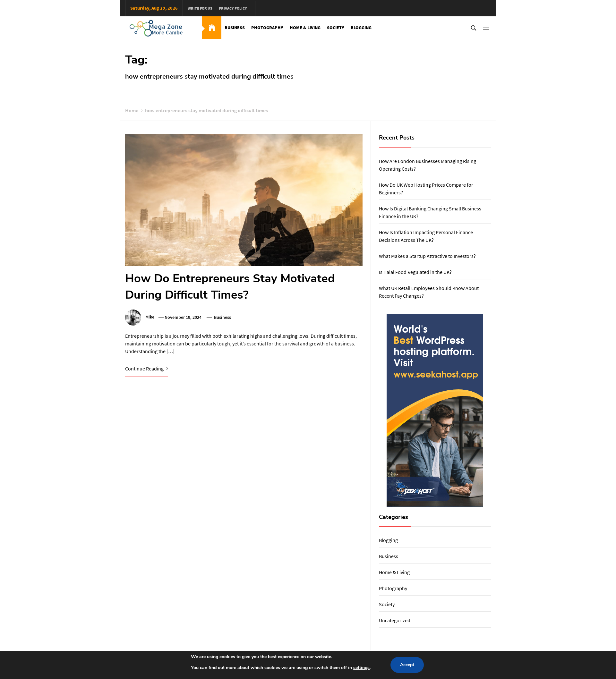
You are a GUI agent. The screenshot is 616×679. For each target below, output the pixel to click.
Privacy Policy (233, 8)
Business (235, 27)
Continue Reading (145, 368)
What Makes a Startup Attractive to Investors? (427, 256)
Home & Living (305, 27)
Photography (267, 27)
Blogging (361, 27)
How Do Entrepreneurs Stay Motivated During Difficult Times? (230, 286)
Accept (407, 665)
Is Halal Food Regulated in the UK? (415, 272)
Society (335, 27)
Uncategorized (394, 620)
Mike (149, 317)
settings (361, 668)
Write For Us (200, 8)
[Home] (211, 27)
